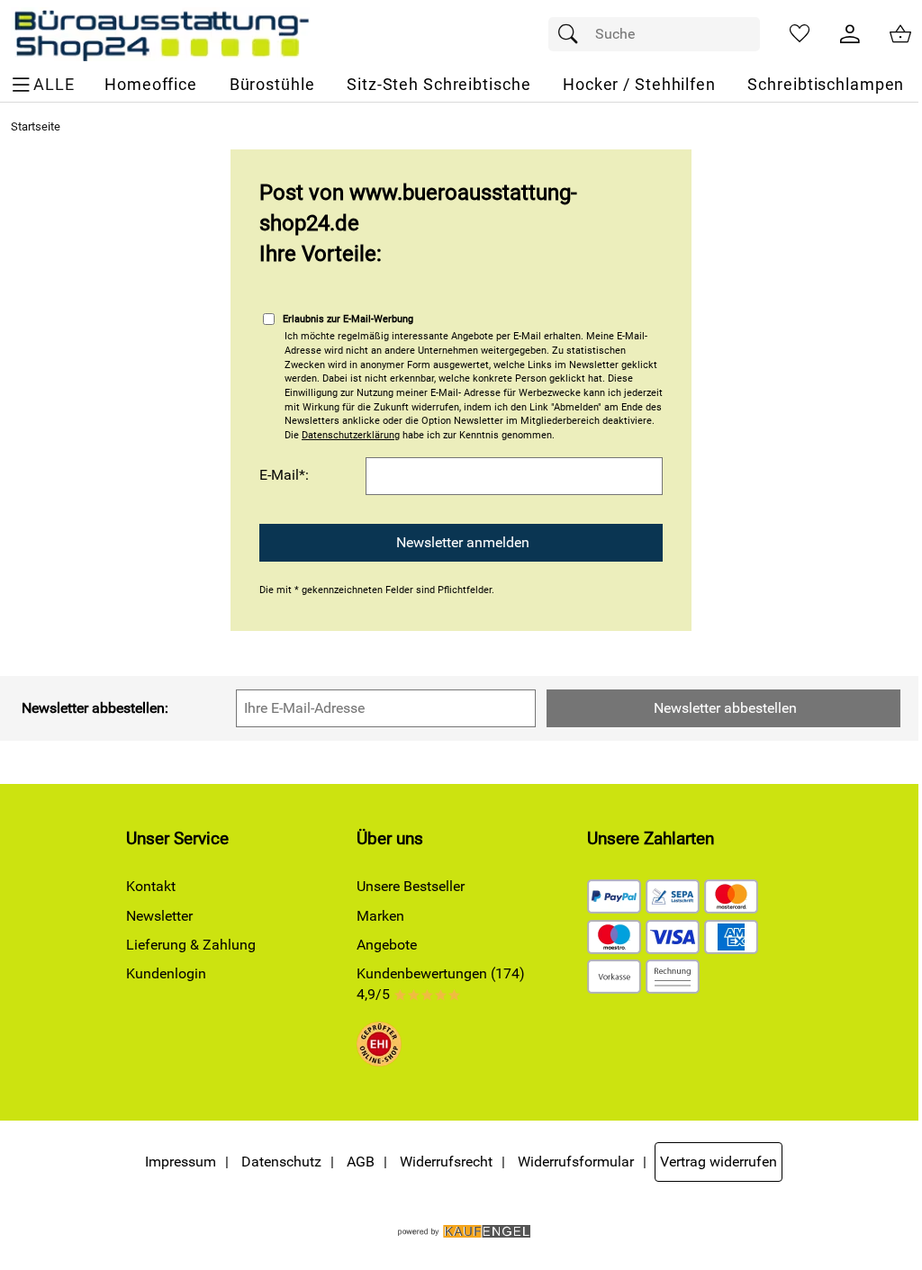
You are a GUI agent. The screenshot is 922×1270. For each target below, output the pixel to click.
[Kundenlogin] (850, 34)
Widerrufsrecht (446, 1161)
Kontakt (151, 886)
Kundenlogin (166, 973)
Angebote (387, 944)
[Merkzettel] (799, 34)
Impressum (180, 1161)
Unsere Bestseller (411, 886)
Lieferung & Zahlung (191, 944)
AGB (361, 1161)
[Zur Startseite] (161, 34)
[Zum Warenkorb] (900, 34)
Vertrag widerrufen (718, 1161)
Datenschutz (281, 1161)
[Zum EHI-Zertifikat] (379, 1046)
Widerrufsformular (576, 1161)
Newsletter (159, 915)
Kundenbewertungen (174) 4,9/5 (441, 983)
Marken (380, 915)
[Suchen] (572, 34)
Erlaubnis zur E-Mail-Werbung (348, 319)
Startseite (35, 126)
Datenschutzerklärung (351, 435)
